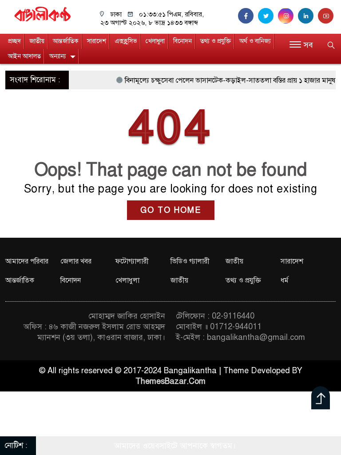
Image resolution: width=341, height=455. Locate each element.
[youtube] (327, 16)
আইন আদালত (24, 56)
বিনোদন (182, 41)
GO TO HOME (170, 210)
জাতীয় (36, 41)
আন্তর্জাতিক (66, 41)
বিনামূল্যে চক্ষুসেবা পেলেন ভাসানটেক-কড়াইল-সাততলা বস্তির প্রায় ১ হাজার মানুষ (224, 80)
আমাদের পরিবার (26, 261)
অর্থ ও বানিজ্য (255, 41)
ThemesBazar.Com (170, 381)
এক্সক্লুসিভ (126, 41)
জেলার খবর (75, 261)
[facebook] (248, 16)
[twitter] (268, 16)
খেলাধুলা (155, 41)
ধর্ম (285, 280)
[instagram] (288, 16)
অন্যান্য (57, 56)
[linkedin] (308, 16)
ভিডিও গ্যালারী (190, 261)
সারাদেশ (96, 41)
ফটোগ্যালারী (132, 261)
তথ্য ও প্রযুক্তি (215, 41)
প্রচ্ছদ (14, 41)
